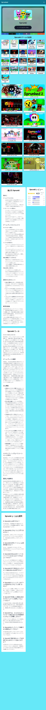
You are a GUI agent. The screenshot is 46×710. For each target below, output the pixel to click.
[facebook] (5, 34)
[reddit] (41, 34)
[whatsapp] (33, 34)
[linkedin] (19, 34)
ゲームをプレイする (23, 27)
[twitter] (12, 34)
